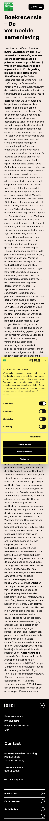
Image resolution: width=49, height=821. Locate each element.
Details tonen (35, 437)
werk (35, 691)
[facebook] (7, 705)
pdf (20, 48)
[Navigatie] (41, 705)
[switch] (42, 411)
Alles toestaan (24, 444)
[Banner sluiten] (45, 360)
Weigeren (24, 459)
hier (11, 677)
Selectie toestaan (24, 452)
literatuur (24, 691)
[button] (36, 7)
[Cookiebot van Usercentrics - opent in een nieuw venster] (30, 360)
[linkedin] (12, 705)
